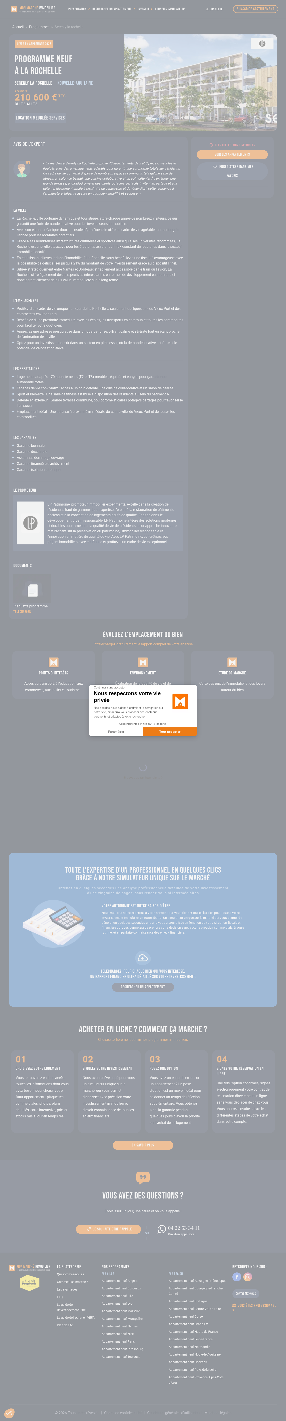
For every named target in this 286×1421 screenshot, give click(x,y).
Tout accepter (169, 731)
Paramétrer (116, 731)
